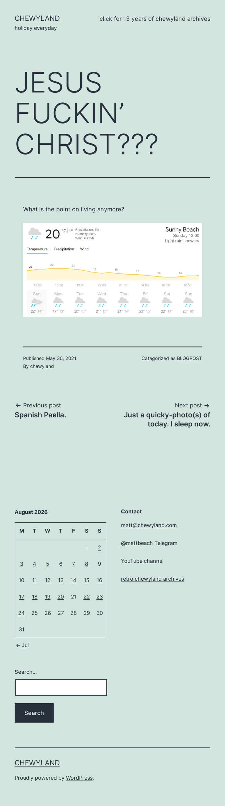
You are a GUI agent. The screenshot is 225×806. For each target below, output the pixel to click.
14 (73, 580)
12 (47, 580)
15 (86, 580)
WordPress (79, 778)
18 (35, 597)
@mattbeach (137, 543)
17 (21, 597)
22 (86, 597)
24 (21, 613)
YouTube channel (142, 561)
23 (99, 597)
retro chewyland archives (152, 579)
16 (99, 580)
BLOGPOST (189, 358)
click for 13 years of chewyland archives (155, 18)
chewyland (37, 18)
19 (47, 597)
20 (60, 597)
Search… (26, 672)
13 (61, 580)
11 (34, 580)
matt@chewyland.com (149, 525)
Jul (25, 645)
